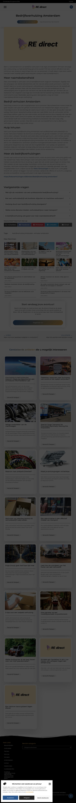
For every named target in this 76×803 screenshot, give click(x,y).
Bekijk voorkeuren (43, 797)
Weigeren (27, 797)
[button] (50, 784)
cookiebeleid (29, 792)
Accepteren (10, 797)
